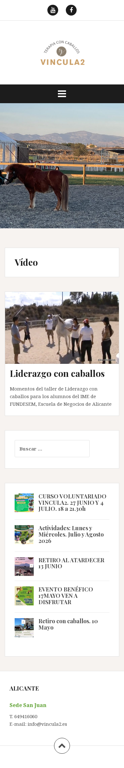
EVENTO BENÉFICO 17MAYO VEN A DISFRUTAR (65, 595)
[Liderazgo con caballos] (66, 336)
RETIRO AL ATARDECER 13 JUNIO (71, 563)
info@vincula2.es (47, 724)
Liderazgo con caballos (57, 373)
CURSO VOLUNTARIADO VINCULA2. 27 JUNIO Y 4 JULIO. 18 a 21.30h (72, 502)
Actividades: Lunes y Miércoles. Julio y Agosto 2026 (71, 534)
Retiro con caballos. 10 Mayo (68, 624)
